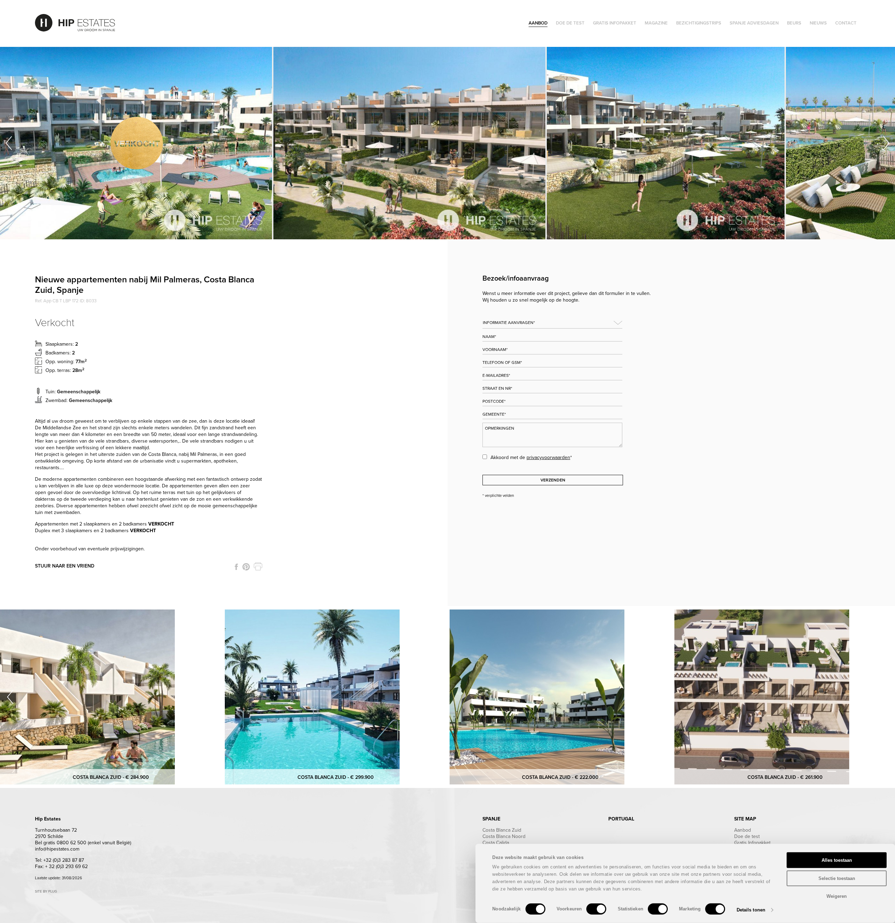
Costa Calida (495, 843)
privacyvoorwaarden (548, 457)
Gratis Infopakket (752, 843)
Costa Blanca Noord (503, 836)
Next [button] (886, 143)
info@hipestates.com (57, 849)
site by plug (46, 891)
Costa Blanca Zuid (501, 830)
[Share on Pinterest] (246, 567)
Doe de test (747, 836)
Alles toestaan (837, 860)
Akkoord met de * (531, 457)
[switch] (596, 909)
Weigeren (836, 896)
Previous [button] (8, 143)
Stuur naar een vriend (64, 566)
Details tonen (751, 910)
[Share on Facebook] (236, 567)
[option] (136, 143)
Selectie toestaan (836, 878)
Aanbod (742, 830)
